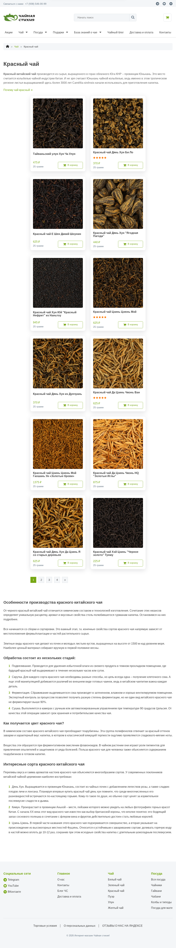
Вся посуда (158, 879)
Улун (111, 902)
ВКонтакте (14, 891)
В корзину (73, 165)
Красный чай (116, 890)
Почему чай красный (16, 89)
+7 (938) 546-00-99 (35, 3)
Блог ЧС (62, 890)
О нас (61, 879)
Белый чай (115, 879)
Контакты (165, 32)
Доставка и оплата (141, 32)
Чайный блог (115, 32)
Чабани (156, 896)
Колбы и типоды (161, 902)
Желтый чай (115, 907)
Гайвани (156, 890)
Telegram (13, 879)
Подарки (58, 32)
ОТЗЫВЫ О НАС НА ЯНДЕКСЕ (122, 925)
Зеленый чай (116, 885)
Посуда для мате (162, 907)
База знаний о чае (85, 32)
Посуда (38, 32)
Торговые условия (45, 925)
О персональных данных (79, 925)
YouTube (13, 885)
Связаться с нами (13, 3)
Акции (9, 32)
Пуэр (111, 896)
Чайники (156, 885)
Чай (21, 32)
